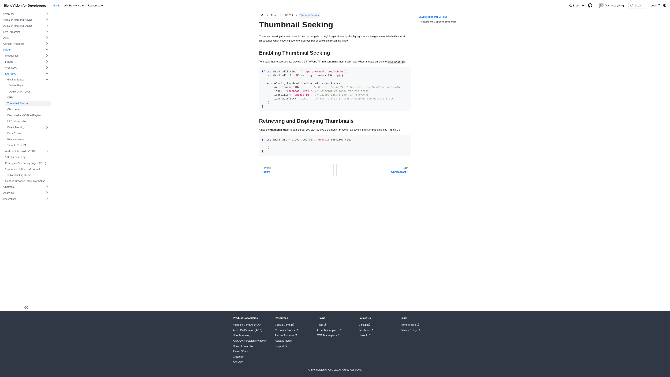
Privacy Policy (408, 330)
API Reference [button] (72, 5)
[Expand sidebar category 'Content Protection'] (47, 43)
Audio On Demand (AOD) (247, 330)
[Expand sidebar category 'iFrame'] (47, 61)
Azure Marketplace (327, 330)
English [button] (577, 5)
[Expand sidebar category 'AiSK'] (47, 37)
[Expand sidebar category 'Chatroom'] (47, 187)
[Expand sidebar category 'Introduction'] (47, 55)
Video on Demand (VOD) (247, 324)
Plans (320, 324)
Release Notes (283, 340)
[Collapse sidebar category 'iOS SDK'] (47, 73)
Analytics (238, 361)
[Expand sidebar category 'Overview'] (47, 14)
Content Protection (243, 346)
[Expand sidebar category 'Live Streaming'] (47, 31)
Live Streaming (241, 335)
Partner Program (284, 335)
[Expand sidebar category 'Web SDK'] (47, 67)
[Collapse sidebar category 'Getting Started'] (47, 79)
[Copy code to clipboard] (407, 71)
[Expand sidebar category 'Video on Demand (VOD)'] (47, 20)
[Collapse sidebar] (26, 307)
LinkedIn (363, 335)
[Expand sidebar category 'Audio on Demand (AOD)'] (47, 25)
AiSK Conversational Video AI (250, 340)
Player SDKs (240, 351)
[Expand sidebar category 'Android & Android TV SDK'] (47, 151)
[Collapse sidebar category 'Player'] (47, 49)
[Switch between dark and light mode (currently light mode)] (664, 5)
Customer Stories (285, 330)
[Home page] (262, 15)
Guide (56, 5)
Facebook (364, 330)
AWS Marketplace (327, 335)
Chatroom (238, 356)
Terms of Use (408, 324)
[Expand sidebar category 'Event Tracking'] (47, 127)
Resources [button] (94, 5)
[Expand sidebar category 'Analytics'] (47, 192)
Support (279, 346)
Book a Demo (283, 324)
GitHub (363, 324)
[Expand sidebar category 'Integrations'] (47, 198)
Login (654, 5)
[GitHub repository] (590, 5)
